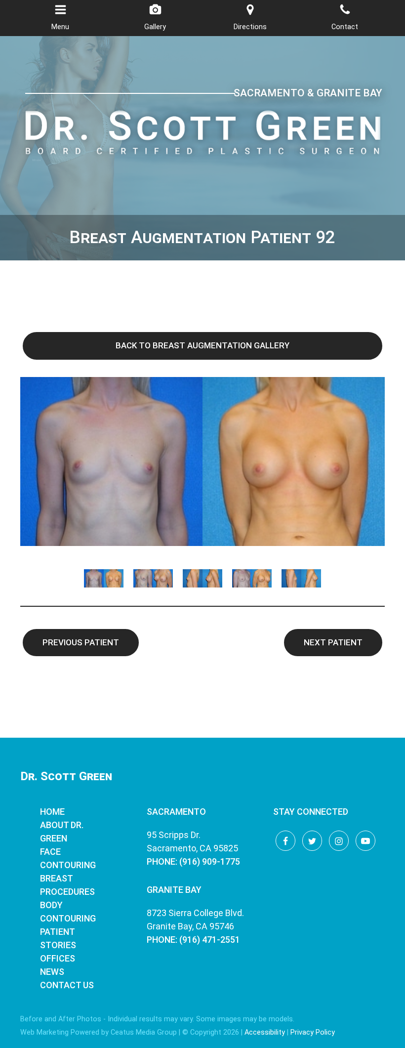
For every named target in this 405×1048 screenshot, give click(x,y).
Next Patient (333, 642)
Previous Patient (80, 642)
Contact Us (67, 985)
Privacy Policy (312, 1032)
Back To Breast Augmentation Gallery (202, 345)
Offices (57, 958)
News (52, 971)
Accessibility (264, 1032)
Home (52, 811)
